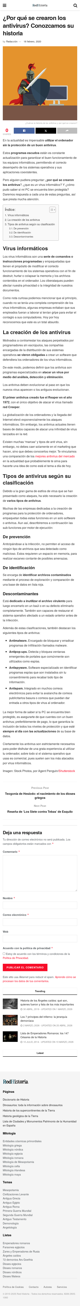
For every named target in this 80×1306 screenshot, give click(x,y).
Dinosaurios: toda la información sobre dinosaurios (33, 1105)
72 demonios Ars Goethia (18, 1259)
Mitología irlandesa (14, 1170)
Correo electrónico (16, 915)
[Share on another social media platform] (67, 131)
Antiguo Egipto (11, 1202)
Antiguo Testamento (14, 1219)
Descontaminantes (23, 236)
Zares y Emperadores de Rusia (21, 1251)
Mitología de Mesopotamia (18, 1162)
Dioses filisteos (11, 1276)
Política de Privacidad (15, 958)
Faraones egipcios (14, 1247)
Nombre (9, 898)
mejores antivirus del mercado (55, 456)
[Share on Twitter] (46, 131)
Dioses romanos (12, 1268)
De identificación (22, 232)
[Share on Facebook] (24, 131)
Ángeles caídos (12, 1255)
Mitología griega (12, 1145)
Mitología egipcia (13, 1153)
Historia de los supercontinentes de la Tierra (29, 1110)
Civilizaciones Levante (16, 1194)
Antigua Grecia (11, 1198)
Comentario (11, 851)
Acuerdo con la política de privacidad (28, 948)
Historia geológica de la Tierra (20, 1116)
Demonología (11, 1223)
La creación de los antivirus (24, 220)
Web (5, 931)
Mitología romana (13, 1158)
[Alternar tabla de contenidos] (51, 210)
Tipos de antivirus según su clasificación (31, 224)
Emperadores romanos (16, 1243)
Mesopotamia (11, 1190)
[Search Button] (75, 5)
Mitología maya (12, 1174)
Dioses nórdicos (12, 1272)
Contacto (34, 1287)
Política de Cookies (13, 1287)
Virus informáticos (18, 215)
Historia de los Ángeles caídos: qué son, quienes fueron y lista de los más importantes (47, 1002)
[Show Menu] (4, 5)
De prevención (21, 228)
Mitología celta (11, 1166)
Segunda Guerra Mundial (18, 1215)
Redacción (11, 41)
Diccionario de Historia (16, 1099)
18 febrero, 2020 (32, 41)
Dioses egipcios (12, 1264)
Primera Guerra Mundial (17, 1211)
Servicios (62, 1287)
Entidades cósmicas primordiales (22, 1141)
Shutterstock (67, 771)
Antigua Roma (11, 1206)
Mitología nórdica (13, 1149)
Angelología (10, 1227)
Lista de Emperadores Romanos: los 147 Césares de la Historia (44, 1035)
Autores (48, 1287)
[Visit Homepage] (39, 5)
